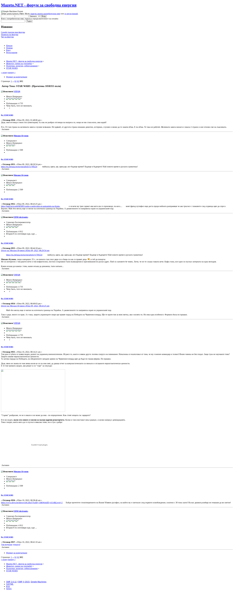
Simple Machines (38, 582)
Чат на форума (7, 37)
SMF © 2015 (24, 582)
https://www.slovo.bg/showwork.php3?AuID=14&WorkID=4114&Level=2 (32, 502)
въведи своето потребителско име (45, 14)
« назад (4, 72)
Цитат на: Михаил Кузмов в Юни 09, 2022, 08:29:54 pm (25, 250)
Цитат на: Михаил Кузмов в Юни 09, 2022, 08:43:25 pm (25, 306)
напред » (12, 72)
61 (15, 81)
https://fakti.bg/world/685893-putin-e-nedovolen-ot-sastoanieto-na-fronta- (30, 206)
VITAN (17, 91)
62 (18, 81)
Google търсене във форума (13, 32)
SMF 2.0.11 (11, 582)
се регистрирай (71, 14)
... (13, 81)
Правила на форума (9, 34)
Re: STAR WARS (7, 115)
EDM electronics (21, 217)
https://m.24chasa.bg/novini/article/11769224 (19, 167)
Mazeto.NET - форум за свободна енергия (38, 5)
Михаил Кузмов (21, 136)
